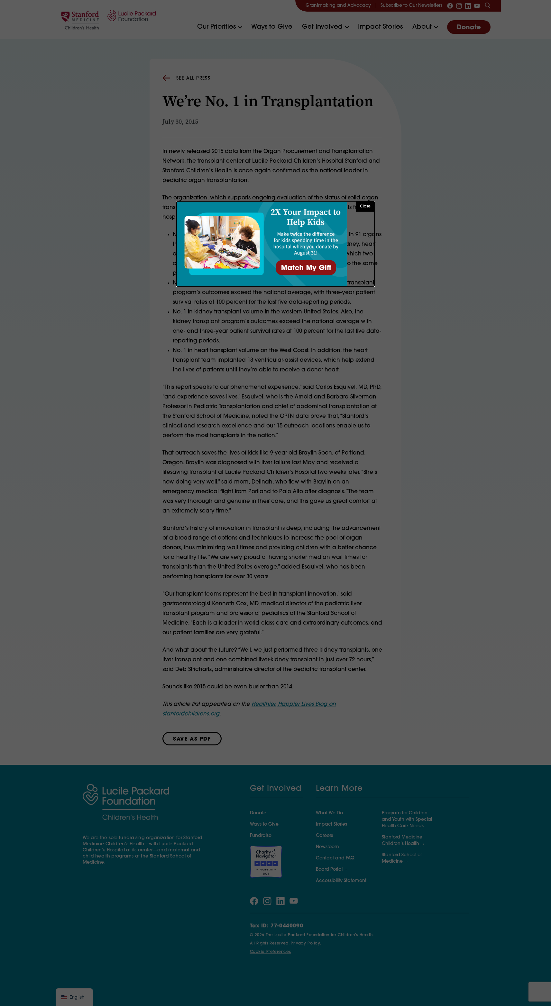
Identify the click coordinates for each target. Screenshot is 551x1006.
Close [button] (365, 206)
